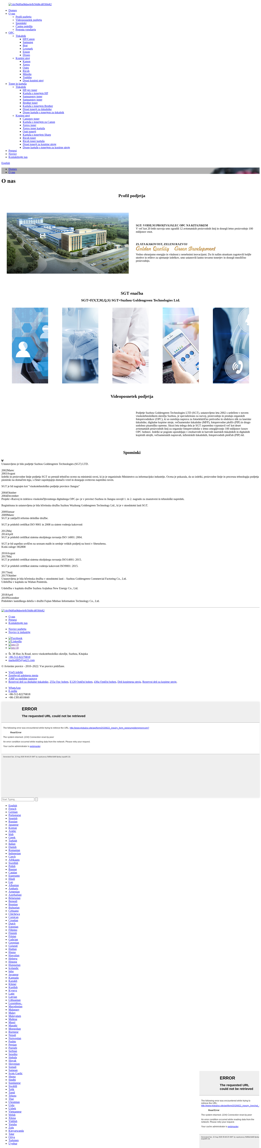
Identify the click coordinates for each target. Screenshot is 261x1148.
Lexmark (28, 48)
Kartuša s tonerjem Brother (38, 106)
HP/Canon (29, 39)
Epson (26, 51)
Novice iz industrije (19, 632)
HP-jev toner (30, 90)
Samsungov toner (32, 96)
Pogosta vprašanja (26, 29)
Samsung (28, 42)
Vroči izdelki (16, 672)
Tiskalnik (21, 35)
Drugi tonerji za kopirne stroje (39, 144)
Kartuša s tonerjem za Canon (39, 121)
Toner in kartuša (18, 83)
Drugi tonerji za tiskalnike (37, 109)
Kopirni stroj (23, 58)
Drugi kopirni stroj (33, 80)
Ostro (26, 67)
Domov (13, 10)
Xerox (26, 64)
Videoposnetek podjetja (29, 19)
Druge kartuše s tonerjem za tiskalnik (43, 112)
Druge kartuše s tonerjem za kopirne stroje (46, 147)
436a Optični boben (105, 681)
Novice (13, 153)
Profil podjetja (23, 16)
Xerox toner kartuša (34, 128)
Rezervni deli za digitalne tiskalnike (28, 681)
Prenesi (13, 150)
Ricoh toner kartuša (34, 141)
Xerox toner (29, 125)
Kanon (26, 61)
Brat (25, 45)
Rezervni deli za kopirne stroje (159, 681)
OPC (11, 32)
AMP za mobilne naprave (23, 678)
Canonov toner (31, 118)
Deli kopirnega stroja (129, 681)
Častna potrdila (24, 26)
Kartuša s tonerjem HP (35, 93)
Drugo (26, 54)
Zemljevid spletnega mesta (23, 675)
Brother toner (30, 102)
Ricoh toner (29, 137)
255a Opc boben (59, 681)
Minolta (27, 74)
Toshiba (27, 77)
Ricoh (26, 70)
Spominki (21, 23)
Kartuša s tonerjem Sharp (37, 134)
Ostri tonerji (29, 131)
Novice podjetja (17, 628)
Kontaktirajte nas (18, 157)
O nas (12, 13)
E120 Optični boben (81, 681)
